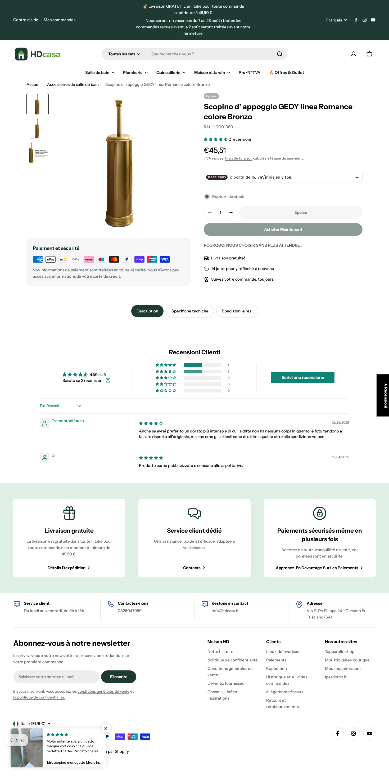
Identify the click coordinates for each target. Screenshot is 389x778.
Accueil (33, 84)
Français (334, 20)
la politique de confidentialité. (39, 697)
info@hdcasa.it (225, 610)
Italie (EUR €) (33, 723)
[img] (151, 423)
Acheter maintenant (283, 229)
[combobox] (194, 54)
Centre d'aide (25, 19)
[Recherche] (280, 54)
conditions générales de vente (103, 691)
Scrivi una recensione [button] (303, 377)
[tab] (147, 311)
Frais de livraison (238, 158)
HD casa (35, 751)
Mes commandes (59, 19)
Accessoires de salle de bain (73, 84)
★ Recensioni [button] (385, 395)
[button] (216, 139)
